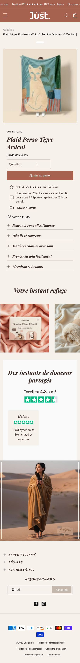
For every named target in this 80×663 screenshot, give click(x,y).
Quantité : (15, 164)
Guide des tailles (17, 155)
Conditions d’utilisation (55, 649)
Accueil (7, 29)
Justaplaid (29, 643)
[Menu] (5, 14)
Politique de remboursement (51, 643)
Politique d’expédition (33, 654)
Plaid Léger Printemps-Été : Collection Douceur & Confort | (40, 34)
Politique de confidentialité (30, 649)
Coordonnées (53, 654)
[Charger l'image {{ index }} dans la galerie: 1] (40, 86)
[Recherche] (66, 15)
